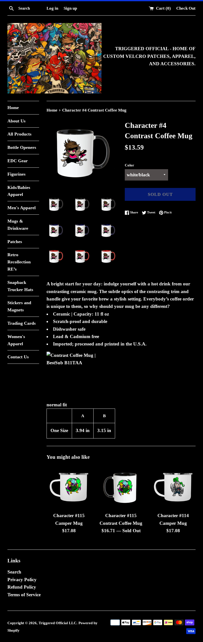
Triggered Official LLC (57, 623)
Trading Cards (21, 323)
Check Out (186, 8)
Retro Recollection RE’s (19, 262)
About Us (16, 120)
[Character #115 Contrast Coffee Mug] (121, 487)
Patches (14, 241)
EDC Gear (17, 160)
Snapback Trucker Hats (20, 286)
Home (13, 107)
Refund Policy (21, 587)
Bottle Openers (21, 147)
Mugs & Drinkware (17, 225)
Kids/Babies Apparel (18, 191)
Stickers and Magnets (19, 306)
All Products (19, 134)
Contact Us (18, 356)
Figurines (16, 174)
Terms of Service (24, 594)
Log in (52, 8)
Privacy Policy (22, 579)
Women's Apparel (16, 340)
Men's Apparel (21, 207)
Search (14, 571)
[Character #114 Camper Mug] (173, 487)
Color (129, 165)
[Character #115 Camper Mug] (69, 487)
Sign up (70, 8)
